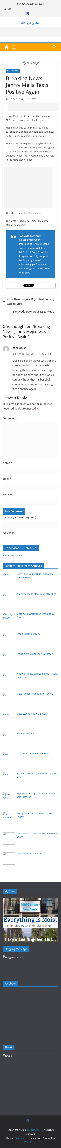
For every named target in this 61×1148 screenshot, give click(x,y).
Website (8, 494)
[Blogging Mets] (6, 47)
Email (7, 478)
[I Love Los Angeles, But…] (30, 929)
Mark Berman (30, 98)
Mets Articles (13, 71)
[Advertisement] (34, 106)
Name (7, 463)
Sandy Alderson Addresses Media (33, 311)
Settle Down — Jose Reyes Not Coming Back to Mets (30, 301)
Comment (10, 418)
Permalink (46, 354)
